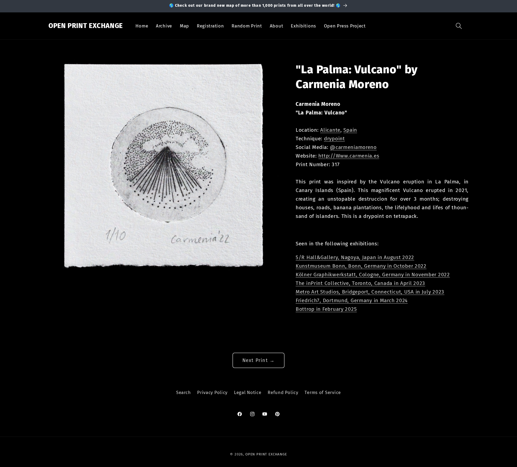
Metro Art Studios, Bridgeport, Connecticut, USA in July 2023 (370, 292)
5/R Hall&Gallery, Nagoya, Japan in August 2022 (355, 257)
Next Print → (258, 360)
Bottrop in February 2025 (326, 309)
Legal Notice (247, 392)
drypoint (334, 138)
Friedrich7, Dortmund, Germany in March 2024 (352, 300)
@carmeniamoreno (353, 147)
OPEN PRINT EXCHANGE (266, 454)
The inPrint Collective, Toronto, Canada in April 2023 (360, 283)
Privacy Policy (212, 392)
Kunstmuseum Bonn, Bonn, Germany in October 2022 (361, 266)
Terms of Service (323, 392)
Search (183, 392)
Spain (350, 130)
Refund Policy (283, 392)
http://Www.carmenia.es (348, 156)
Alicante (330, 130)
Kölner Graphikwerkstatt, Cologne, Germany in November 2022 (373, 274)
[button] (459, 26)
